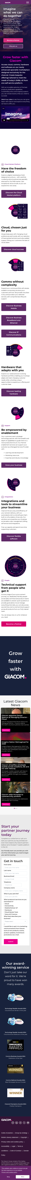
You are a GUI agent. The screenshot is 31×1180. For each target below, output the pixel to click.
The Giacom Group (6, 1161)
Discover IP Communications (13, 333)
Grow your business (13, 465)
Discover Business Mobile (13, 307)
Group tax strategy (21, 1133)
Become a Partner (13, 624)
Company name (9, 888)
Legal (13, 1146)
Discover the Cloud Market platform (14, 194)
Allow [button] (22, 1176)
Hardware (8, 910)
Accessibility (5, 1146)
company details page (19, 1163)
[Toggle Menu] (27, 2)
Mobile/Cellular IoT (11, 908)
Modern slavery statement (9, 1137)
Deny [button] (8, 1176)
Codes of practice (7, 1133)
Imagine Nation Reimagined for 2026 (15, 743)
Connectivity (9, 906)
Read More (6, 730)
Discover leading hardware (14, 392)
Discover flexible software (14, 537)
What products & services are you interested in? (15, 900)
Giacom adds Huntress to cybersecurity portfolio (12, 795)
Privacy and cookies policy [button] (9, 1172)
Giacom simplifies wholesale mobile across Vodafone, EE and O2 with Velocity (15, 766)
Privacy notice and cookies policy (12, 1142)
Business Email (9, 876)
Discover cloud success (14, 249)
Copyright (24, 1137)
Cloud (7, 904)
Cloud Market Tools (11, 912)
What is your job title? (11, 893)
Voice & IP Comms (11, 914)
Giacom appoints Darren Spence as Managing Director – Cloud (15, 717)
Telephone (7, 882)
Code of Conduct (15, 1151)
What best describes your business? (12, 917)
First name (7, 864)
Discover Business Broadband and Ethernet (13, 320)
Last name (7, 870)
